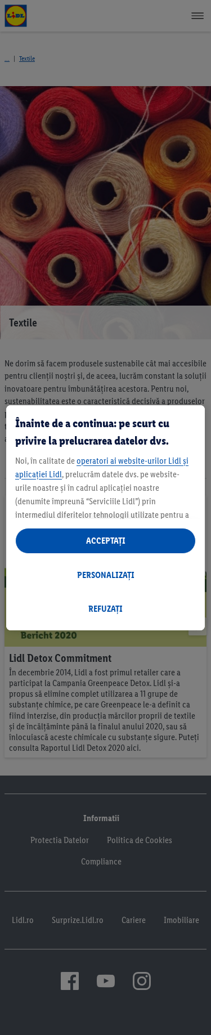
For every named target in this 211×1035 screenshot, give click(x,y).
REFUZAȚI (105, 608)
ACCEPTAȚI (105, 540)
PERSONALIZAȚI (105, 575)
